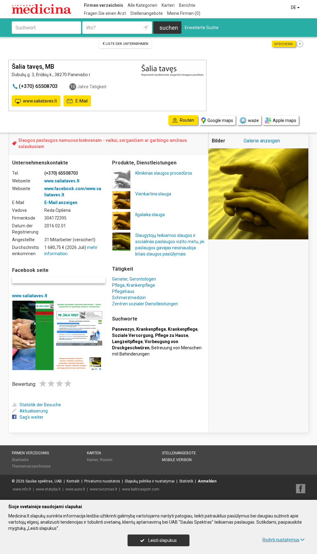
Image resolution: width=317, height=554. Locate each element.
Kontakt (73, 481)
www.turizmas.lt (103, 489)
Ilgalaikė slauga (150, 214)
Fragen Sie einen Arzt (105, 13)
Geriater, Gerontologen (134, 279)
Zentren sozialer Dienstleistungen (145, 303)
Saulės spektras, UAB (43, 481)
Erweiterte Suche (202, 27)
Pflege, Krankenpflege (133, 285)
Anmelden (207, 481)
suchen (168, 27)
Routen (106, 460)
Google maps (220, 120)
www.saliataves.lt (40, 100)
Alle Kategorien (142, 5)
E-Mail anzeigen (60, 202)
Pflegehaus (123, 291)
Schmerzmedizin (129, 297)
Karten (168, 5)
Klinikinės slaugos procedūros (163, 173)
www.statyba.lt (48, 489)
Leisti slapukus (162, 540)
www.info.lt (22, 489)
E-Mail (81, 100)
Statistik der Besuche (40, 404)
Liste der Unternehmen (127, 44)
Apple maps (284, 120)
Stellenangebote (146, 13)
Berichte (187, 5)
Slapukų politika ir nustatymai (150, 481)
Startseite (20, 460)
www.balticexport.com (140, 489)
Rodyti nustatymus (281, 539)
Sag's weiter (31, 417)
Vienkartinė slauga (153, 193)
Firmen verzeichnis (103, 5)
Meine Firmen (183, 13)
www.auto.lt (75, 489)
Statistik (186, 481)
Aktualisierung (34, 410)
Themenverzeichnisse (31, 466)
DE (294, 7)
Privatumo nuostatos (102, 481)
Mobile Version (177, 460)
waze (253, 120)
